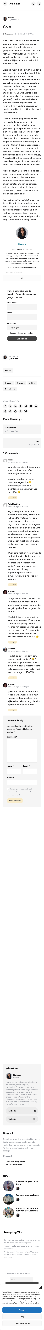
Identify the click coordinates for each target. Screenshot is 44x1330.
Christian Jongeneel (15, 1161)
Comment (12, 737)
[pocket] (31, 406)
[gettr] (20, 411)
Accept (22, 1310)
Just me (8, 370)
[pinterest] (10, 406)
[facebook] (5, 406)
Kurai (10, 460)
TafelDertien (14, 504)
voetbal (11, 389)
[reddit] (26, 406)
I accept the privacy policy (21, 333)
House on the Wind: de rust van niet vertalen (27, 1209)
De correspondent (14, 1164)
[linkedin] (15, 406)
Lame (36, 441)
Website (10, 777)
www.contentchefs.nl (14, 272)
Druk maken (10, 427)
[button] (40, 1287)
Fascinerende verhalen (27, 1195)
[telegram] (15, 411)
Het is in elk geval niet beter (27, 1182)
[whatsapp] (10, 411)
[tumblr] (20, 406)
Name (10, 766)
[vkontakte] (36, 406)
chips (22, 383)
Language (11, 323)
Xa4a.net (14, 3)
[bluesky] (26, 411)
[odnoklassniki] (5, 411)
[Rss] (22, 278)
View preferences (22, 1323)
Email (9, 312)
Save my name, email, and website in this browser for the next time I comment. (22, 792)
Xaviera (11, 17)
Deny (22, 1316)
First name (11, 302)
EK (33, 383)
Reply (12, 497)
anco (9, 383)
